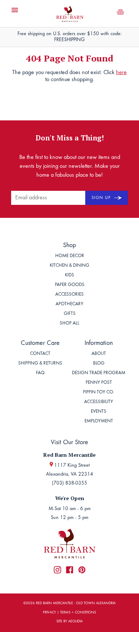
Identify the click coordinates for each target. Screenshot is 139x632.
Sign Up (102, 198)
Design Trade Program (98, 373)
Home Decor (69, 256)
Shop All (69, 323)
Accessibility (98, 402)
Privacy (49, 613)
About (99, 354)
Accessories (69, 294)
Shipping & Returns (40, 363)
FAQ (40, 373)
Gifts (70, 314)
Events (98, 411)
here (121, 73)
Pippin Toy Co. (98, 392)
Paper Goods (70, 285)
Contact (40, 354)
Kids (69, 275)
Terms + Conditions (78, 613)
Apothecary (69, 304)
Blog (99, 363)
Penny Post (99, 382)
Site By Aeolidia (69, 621)
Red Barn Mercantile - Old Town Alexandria (76, 603)
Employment (99, 421)
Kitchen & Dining (69, 265)
